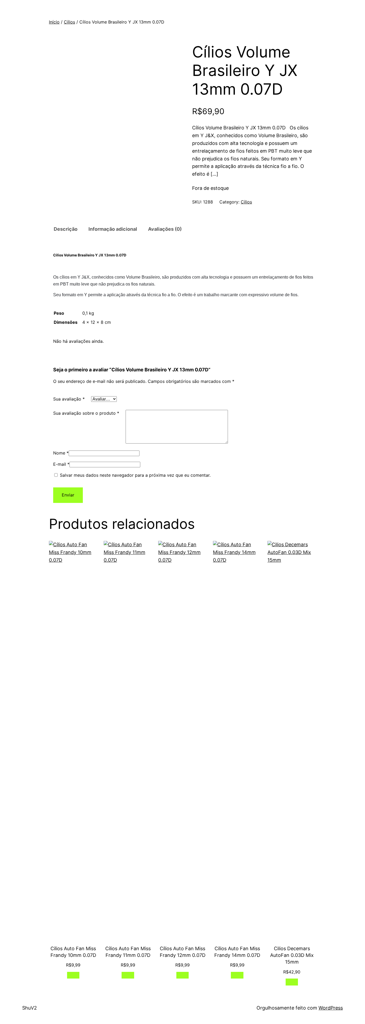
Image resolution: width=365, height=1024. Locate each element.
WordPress (331, 1008)
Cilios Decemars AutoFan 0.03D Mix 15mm (292, 955)
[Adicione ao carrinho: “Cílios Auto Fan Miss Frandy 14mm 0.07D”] (237, 975)
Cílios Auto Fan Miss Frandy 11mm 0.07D (128, 952)
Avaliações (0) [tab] (165, 229)
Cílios (69, 22)
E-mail (61, 464)
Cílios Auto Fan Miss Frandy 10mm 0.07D (73, 952)
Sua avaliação (69, 399)
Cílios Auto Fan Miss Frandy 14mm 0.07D (237, 952)
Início (54, 22)
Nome (61, 453)
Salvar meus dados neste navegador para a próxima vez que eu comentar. (135, 475)
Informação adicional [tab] (112, 229)
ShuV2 (29, 1008)
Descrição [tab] (65, 229)
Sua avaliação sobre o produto (86, 413)
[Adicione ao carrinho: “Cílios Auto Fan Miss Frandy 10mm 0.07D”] (73, 975)
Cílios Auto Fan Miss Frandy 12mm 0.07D (182, 952)
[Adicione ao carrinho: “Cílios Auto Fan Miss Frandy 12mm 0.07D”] (182, 975)
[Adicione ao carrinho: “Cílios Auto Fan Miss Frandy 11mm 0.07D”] (128, 975)
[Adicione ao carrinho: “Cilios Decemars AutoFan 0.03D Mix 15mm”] (292, 982)
